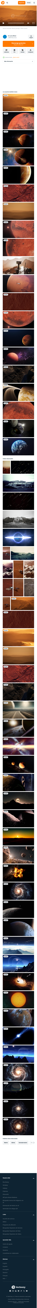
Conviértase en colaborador (11, 1298)
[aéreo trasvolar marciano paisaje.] (18, 210)
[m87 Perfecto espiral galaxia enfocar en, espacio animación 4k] (18, 1153)
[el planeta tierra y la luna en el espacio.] (18, 427)
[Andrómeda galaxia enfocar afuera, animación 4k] (18, 1171)
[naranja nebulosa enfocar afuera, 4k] (18, 918)
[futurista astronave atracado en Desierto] (18, 496)
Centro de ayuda (7, 1289)
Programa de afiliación (9, 1270)
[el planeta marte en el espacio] (18, 156)
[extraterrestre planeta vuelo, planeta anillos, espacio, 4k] (18, 773)
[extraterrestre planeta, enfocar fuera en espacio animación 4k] (18, 972)
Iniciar (28, 2)
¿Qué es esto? (16, 57)
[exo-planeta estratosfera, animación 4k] (18, 990)
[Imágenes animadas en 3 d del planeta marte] (18, 174)
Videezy (5, 1233)
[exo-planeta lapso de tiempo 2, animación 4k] (18, 1135)
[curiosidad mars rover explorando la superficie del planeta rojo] (18, 632)
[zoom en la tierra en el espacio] (18, 446)
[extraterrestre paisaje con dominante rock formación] (6, 466)
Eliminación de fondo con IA (11, 1250)
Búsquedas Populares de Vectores (12, 1273)
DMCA (4, 1266)
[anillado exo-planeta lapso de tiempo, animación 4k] (18, 1099)
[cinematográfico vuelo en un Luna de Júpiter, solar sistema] (18, 863)
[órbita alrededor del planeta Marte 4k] (18, 120)
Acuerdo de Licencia (8, 1263)
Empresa (5, 1236)
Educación (6, 1239)
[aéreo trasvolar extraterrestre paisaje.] (18, 373)
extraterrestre (23, 1187)
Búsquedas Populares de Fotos (11, 1276)
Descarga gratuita (18, 44)
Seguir (31, 37)
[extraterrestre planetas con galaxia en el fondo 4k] (18, 809)
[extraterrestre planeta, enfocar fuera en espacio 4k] (18, 1062)
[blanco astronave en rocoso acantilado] (14, 579)
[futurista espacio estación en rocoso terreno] (18, 532)
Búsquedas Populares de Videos (12, 1279)
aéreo (13, 1187)
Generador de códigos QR (10, 1253)
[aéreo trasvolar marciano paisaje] (18, 102)
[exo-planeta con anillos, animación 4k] (18, 1008)
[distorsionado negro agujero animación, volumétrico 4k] (18, 1026)
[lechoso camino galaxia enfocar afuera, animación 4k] (18, 1117)
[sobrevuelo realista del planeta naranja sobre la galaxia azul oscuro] (18, 337)
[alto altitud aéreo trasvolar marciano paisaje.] (18, 301)
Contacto (5, 1292)
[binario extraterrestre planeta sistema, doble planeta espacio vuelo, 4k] (18, 827)
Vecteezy (5, 1230)
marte (6, 1187)
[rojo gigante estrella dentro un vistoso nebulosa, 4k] (18, 1044)
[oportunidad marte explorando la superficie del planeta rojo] (18, 265)
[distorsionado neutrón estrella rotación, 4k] (18, 1081)
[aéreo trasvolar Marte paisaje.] (18, 192)
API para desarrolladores (10, 1242)
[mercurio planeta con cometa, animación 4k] (18, 954)
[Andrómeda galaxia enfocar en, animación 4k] (18, 936)
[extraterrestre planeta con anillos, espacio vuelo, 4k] (18, 391)
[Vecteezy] (2, 2)
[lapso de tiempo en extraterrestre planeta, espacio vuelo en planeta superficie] (18, 881)
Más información (8, 60)
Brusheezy (6, 1227)
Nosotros (5, 1295)
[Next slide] (30, 1187)
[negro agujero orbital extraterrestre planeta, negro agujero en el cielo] (18, 845)
